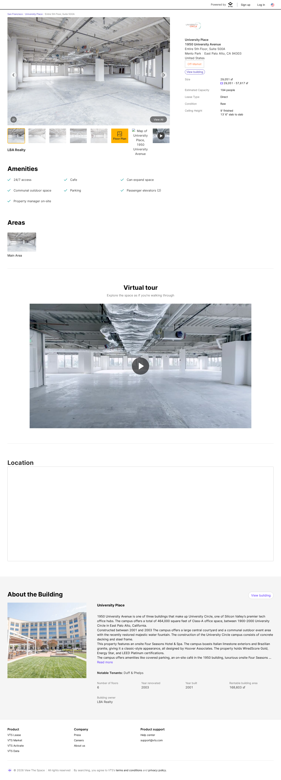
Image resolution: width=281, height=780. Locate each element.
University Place (34, 14)
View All (158, 119)
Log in (261, 4)
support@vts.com (151, 740)
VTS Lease (14, 735)
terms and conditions (129, 770)
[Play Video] (140, 366)
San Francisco (15, 14)
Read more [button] (105, 662)
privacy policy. (157, 770)
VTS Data (13, 751)
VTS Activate (15, 745)
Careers (79, 740)
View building (261, 595)
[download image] (14, 120)
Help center (147, 735)
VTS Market (14, 740)
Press (77, 735)
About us (79, 745)
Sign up (245, 4)
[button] (88, 72)
